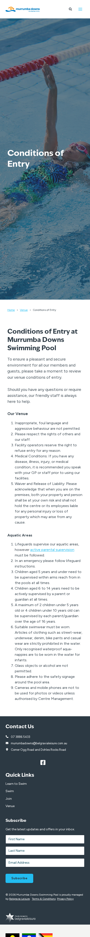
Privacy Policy (65, 898)
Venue (24, 310)
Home (11, 310)
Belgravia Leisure (19, 898)
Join (9, 799)
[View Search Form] (70, 9)
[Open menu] (80, 9)
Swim (10, 791)
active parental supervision (52, 549)
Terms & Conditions (44, 898)
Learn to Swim (16, 784)
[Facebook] (45, 763)
